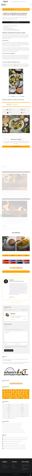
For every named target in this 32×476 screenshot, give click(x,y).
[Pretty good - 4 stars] (7, 328)
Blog (21, 1)
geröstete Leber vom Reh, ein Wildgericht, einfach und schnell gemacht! (16, 445)
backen (5, 390)
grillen (3, 392)
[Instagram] (14, 268)
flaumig (17, 390)
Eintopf (12, 390)
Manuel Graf (11, 279)
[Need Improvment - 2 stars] (5, 328)
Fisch (5, 255)
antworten (24, 319)
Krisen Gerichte (9, 409)
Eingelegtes (8, 407)
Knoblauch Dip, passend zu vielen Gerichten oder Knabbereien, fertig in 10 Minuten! (17, 437)
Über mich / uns (4, 464)
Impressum (13, 464)
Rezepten (22, 96)
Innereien (15, 392)
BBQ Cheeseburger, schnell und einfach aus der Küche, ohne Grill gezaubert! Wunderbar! (9, 247)
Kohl (17, 392)
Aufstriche (22, 404)
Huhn (12, 392)
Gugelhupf (6, 392)
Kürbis (25, 392)
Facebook (13, 96)
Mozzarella (28, 392)
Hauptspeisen (12, 9)
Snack (22, 414)
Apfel (3, 390)
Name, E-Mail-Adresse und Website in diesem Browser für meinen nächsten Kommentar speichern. (15, 347)
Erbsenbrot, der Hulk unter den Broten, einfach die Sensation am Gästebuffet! (15, 448)
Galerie (24, 1)
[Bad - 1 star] (4, 328)
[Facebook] (12, 268)
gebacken (20, 390)
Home (12, 1)
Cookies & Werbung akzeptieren (16, 146)
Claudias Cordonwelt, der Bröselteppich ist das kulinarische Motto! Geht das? (25, 469)
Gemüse (12, 255)
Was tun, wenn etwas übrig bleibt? (8, 28)
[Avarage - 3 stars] (6, 328)
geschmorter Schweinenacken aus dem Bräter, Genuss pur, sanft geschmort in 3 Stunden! (23, 247)
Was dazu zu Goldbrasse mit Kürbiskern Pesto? (10, 29)
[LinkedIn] (18, 268)
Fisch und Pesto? (6, 27)
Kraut (19, 392)
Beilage (9, 406)
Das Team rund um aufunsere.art (5, 466)
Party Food (22, 411)
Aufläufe (9, 404)
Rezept (26, 255)
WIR (25, 1)
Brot (22, 406)
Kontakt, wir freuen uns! (4, 467)
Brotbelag (8, 390)
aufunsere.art (5, 9)
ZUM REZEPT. (26, 66)
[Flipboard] (10, 268)
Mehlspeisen (22, 409)
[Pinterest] (16, 268)
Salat (8, 414)
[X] (19, 268)
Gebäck (23, 390)
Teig (8, 418)
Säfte (22, 413)
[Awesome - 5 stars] (8, 328)
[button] (5, 260)
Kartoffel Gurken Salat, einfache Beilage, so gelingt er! (15, 441)
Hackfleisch (9, 392)
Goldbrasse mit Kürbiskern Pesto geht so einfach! (10, 26)
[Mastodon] (21, 268)
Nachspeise (8, 411)
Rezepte (19, 1)
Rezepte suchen (16, 1)
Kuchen (22, 392)
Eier (10, 390)
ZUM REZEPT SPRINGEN (16, 22)
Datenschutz (13, 466)
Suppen (22, 416)
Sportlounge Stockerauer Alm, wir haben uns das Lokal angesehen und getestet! (26, 465)
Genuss (19, 255)
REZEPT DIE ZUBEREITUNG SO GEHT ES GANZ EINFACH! (12, 30)
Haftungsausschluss (14, 467)
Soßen (9, 416)
